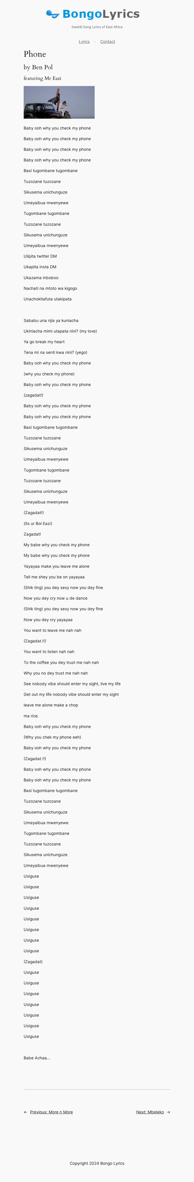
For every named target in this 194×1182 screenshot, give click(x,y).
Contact (107, 41)
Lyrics (84, 41)
